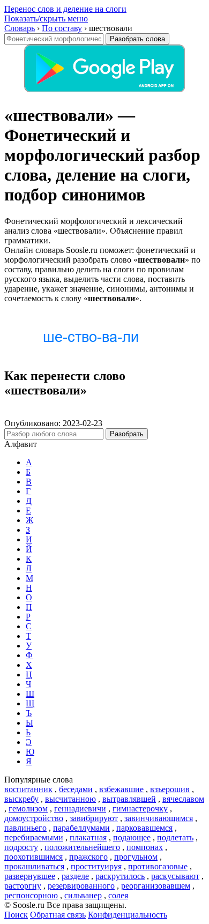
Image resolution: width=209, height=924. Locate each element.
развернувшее (29, 876)
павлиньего (25, 827)
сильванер (83, 895)
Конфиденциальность (127, 914)
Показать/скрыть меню (46, 18)
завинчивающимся (158, 818)
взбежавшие (121, 789)
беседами (76, 789)
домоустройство (33, 818)
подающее (132, 837)
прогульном (136, 856)
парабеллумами (81, 827)
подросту (21, 847)
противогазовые (158, 866)
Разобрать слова (137, 39)
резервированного (81, 885)
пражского (88, 856)
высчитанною (70, 798)
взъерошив (170, 789)
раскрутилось (120, 876)
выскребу (21, 798)
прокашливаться (34, 866)
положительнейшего (82, 847)
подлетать (175, 837)
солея (118, 895)
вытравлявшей (129, 798)
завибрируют (94, 818)
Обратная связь (58, 914)
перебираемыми (33, 837)
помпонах (144, 847)
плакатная (88, 837)
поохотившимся (33, 856)
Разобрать (127, 434)
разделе (75, 876)
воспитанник (28, 789)
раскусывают (175, 876)
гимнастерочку (140, 808)
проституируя (96, 866)
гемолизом (28, 808)
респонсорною (31, 895)
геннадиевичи (80, 808)
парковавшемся (144, 827)
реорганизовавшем (155, 885)
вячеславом (183, 798)
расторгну (22, 885)
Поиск (16, 914)
